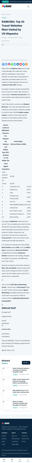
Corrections (15, 441)
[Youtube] (20, 64)
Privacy (24, 441)
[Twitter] (6, 64)
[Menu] (28, 6)
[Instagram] (9, 64)
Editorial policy (16, 439)
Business (4, 439)
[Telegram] (14, 64)
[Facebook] (3, 64)
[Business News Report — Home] (6, 6)
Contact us (25, 436)
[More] (26, 64)
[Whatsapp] (12, 64)
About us (14, 436)
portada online (6, 329)
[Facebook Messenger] (23, 64)
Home (3, 14)
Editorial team (25, 439)
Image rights (15, 444)
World (3, 441)
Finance (8, 14)
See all (25, 363)
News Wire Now (9, 346)
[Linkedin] (17, 64)
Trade (3, 444)
